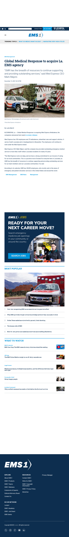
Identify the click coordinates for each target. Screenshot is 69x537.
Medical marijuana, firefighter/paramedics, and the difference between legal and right (28, 369)
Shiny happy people (10, 379)
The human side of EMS (14, 326)
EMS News (23, 174)
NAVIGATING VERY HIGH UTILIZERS (54, 41)
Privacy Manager (47, 475)
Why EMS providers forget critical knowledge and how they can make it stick (32, 315)
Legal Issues (8, 365)
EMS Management (9, 56)
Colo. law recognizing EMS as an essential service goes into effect (28, 309)
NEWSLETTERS (38, 28)
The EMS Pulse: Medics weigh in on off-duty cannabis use (22, 357)
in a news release (31, 135)
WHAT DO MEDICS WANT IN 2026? (30, 41)
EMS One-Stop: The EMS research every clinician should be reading (25, 347)
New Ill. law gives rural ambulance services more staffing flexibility (29, 332)
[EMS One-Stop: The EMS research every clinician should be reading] (60, 347)
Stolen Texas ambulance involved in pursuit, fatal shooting (26, 320)
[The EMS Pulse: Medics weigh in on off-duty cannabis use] (60, 357)
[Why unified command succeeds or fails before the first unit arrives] (60, 389)
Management (34, 174)
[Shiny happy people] (60, 379)
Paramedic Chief (9, 377)
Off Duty (6, 355)
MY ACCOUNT (47, 28)
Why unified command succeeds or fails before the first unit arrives (26, 389)
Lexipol (16, 525)
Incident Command (9, 387)
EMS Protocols (8, 345)
